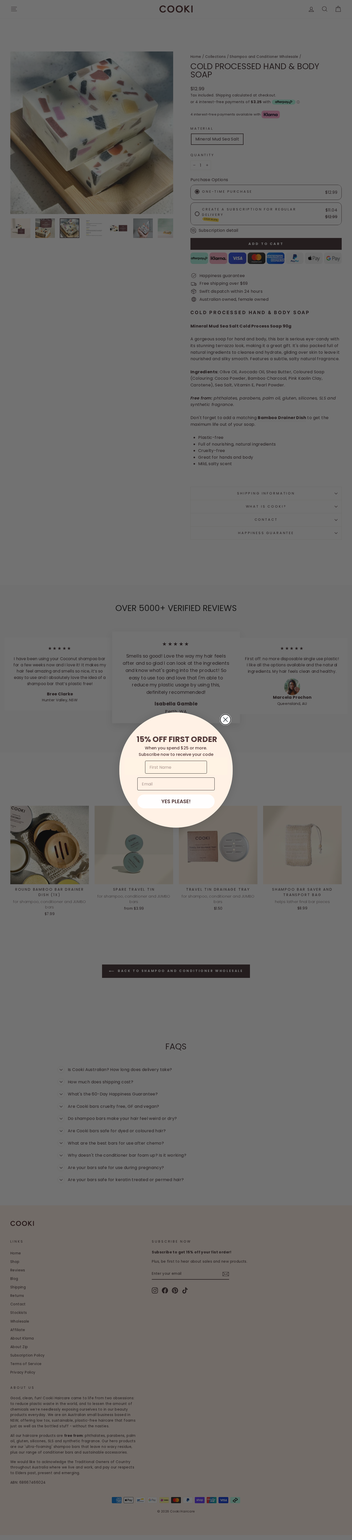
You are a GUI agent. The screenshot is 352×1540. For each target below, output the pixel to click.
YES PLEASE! (176, 801)
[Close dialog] (225, 719)
